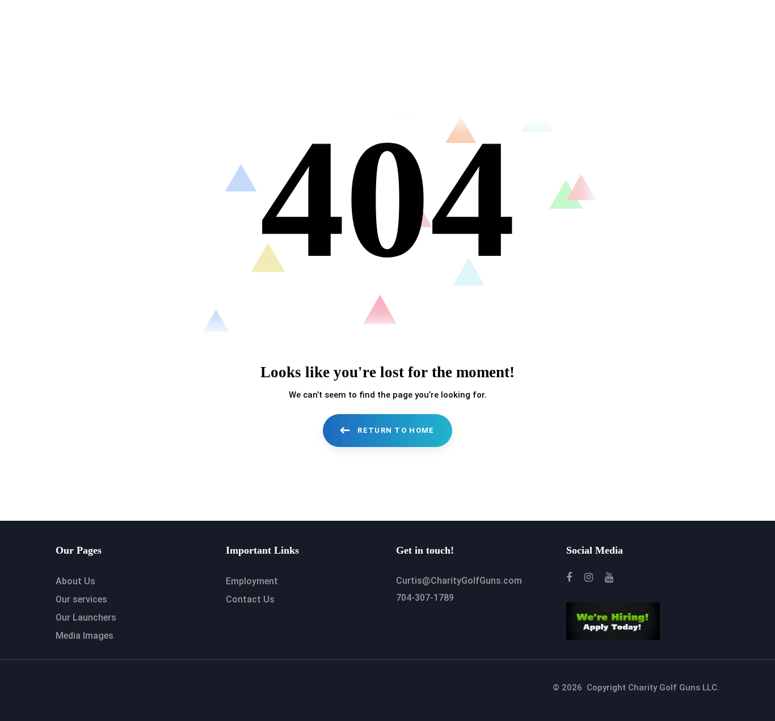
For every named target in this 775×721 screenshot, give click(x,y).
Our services (81, 599)
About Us (75, 581)
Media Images (84, 635)
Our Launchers (86, 617)
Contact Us (250, 599)
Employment (252, 581)
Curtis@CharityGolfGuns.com (459, 580)
